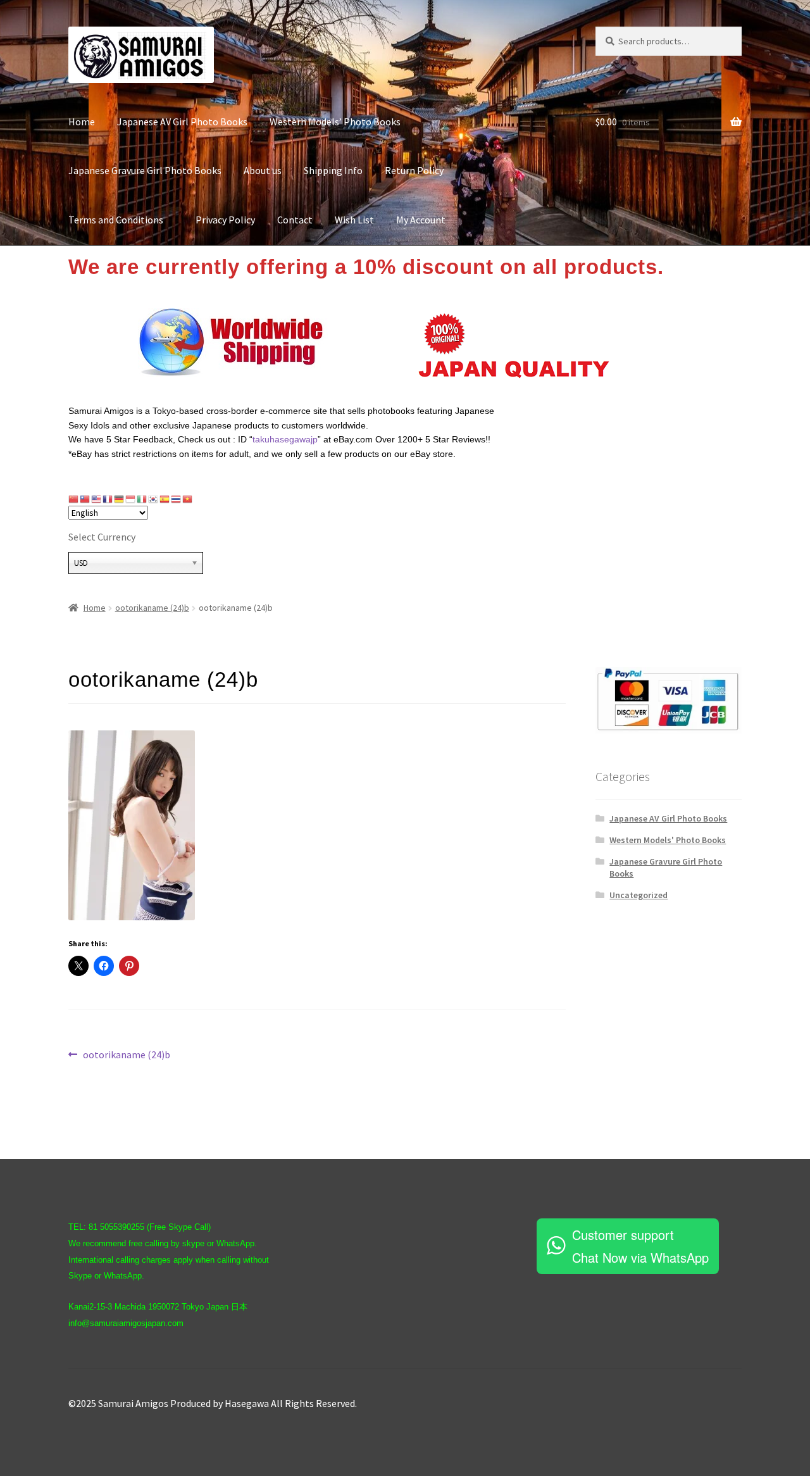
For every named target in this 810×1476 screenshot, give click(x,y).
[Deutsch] (119, 498)
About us (263, 170)
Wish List (354, 219)
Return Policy (414, 170)
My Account (421, 219)
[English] (97, 498)
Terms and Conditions (120, 219)
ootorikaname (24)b (152, 607)
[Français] (108, 498)
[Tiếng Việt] (188, 498)
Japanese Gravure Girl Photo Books (144, 170)
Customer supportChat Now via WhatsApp (640, 1245)
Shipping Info (333, 170)
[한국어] (153, 498)
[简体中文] (74, 498)
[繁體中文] (85, 498)
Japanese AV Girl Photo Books (182, 121)
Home (81, 121)
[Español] (165, 498)
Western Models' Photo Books (667, 840)
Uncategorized (638, 895)
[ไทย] (176, 498)
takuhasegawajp (285, 439)
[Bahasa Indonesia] (131, 498)
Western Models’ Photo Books (335, 121)
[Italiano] (142, 498)
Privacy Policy (225, 219)
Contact (295, 219)
